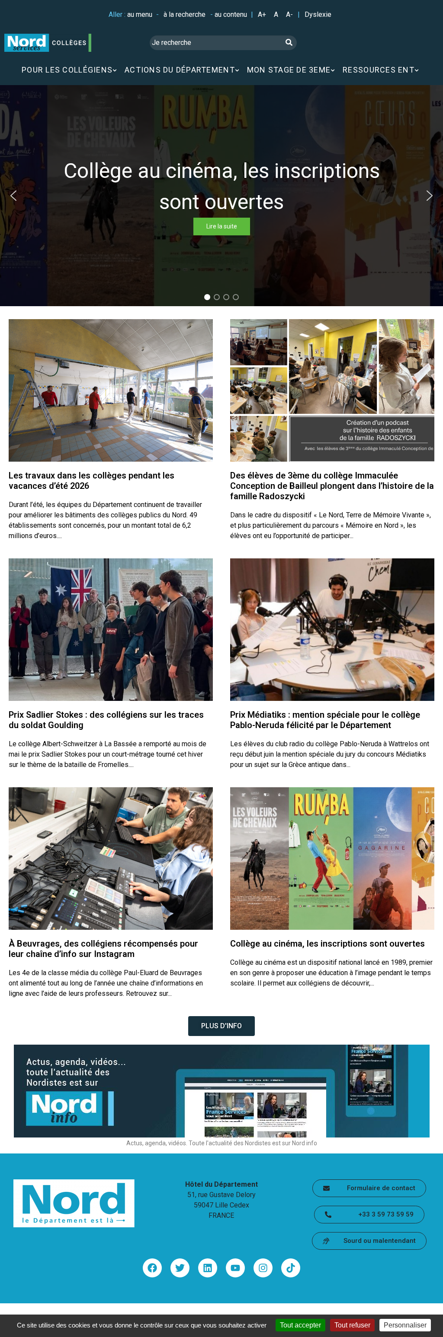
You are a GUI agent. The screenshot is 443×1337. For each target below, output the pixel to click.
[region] (221, 195)
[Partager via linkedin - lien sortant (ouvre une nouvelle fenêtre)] (207, 1267)
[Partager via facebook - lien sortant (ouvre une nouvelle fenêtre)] (152, 1267)
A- (289, 14)
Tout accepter (300, 1325)
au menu (139, 14)
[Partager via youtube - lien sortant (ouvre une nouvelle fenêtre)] (235, 1267)
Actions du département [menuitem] (180, 69)
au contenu (231, 14)
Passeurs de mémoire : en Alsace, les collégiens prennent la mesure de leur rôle (222, 195)
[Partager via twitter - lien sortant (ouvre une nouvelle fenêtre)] (179, 1267)
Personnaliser (405, 1325)
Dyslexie (318, 14)
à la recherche (184, 14)
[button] (13, 196)
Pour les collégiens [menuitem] (67, 69)
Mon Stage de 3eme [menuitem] (289, 69)
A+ (262, 14)
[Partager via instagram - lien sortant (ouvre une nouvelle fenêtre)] (263, 1267)
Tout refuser (352, 1325)
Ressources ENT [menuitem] (378, 69)
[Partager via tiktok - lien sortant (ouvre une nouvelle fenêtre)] (290, 1267)
